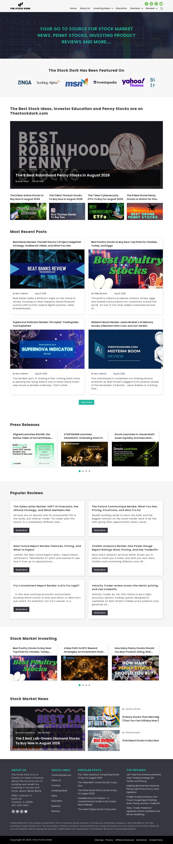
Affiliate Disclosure (124, 840)
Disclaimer (141, 840)
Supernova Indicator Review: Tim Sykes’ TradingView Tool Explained (46, 323)
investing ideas (102, 8)
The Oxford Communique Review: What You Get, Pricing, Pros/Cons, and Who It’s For (125, 508)
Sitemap (99, 840)
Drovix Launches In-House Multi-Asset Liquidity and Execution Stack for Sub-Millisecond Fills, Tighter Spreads (135, 436)
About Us (85, 8)
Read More (21, 530)
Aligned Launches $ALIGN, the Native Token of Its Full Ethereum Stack (33, 436)
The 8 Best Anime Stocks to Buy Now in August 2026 (27, 197)
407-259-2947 (20, 805)
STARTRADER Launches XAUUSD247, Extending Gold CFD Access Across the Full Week (84, 436)
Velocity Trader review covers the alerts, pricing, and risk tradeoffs (125, 587)
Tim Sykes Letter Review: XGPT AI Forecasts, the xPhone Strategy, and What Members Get (46, 508)
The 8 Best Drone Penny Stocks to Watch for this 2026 (142, 197)
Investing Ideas (59, 790)
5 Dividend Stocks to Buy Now (140, 740)
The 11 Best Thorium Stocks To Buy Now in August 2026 (66, 197)
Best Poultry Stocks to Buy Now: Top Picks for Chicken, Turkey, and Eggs (124, 243)
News (54, 795)
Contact (55, 785)
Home (73, 8)
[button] (79, 471)
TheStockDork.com (61, 775)
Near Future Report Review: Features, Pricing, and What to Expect (47, 547)
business (135, 8)
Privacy (109, 840)
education (121, 8)
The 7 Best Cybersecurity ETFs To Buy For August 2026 (105, 197)
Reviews (55, 811)
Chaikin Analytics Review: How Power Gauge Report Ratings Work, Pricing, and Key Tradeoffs (125, 547)
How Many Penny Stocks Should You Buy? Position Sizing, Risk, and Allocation (134, 650)
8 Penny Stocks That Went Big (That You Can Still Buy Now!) (140, 718)
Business (55, 806)
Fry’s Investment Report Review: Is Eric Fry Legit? (46, 585)
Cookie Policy (156, 840)
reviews (150, 8)
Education (56, 800)
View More (86, 402)
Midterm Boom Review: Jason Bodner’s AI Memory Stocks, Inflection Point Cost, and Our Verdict (122, 323)
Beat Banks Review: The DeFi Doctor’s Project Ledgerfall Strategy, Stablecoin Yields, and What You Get (47, 243)
